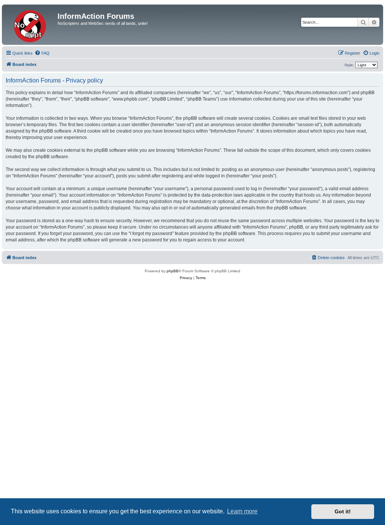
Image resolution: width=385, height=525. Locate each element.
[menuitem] (42, 53)
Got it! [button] (343, 511)
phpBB (173, 271)
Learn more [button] (242, 511)
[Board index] (31, 24)
